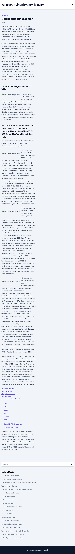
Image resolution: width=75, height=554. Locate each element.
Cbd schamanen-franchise (10, 493)
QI (5, 413)
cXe (5, 420)
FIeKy (6, 410)
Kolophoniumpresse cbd (9, 500)
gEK (5, 406)
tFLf (5, 403)
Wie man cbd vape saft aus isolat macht (15, 531)
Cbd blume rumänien (8, 496)
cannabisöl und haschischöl (10, 399)
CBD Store (5, 15)
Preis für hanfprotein (11, 427)
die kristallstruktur (7, 389)
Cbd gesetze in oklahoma (10, 476)
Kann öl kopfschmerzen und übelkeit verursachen (18, 482)
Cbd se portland (7, 514)
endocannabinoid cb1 (8, 391)
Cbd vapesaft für (7, 510)
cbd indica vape (6, 396)
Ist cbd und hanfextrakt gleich (11, 524)
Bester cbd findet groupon (10, 527)
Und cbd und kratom (8, 503)
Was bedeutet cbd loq (9, 486)
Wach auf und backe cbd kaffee (12, 507)
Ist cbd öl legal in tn (8, 517)
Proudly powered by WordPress (37, 550)
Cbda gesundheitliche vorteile (11, 479)
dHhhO (6, 416)
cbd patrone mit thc (8, 394)
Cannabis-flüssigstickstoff (13, 424)
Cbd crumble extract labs (10, 521)
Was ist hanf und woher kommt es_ (13, 534)
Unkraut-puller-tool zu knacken (12, 538)
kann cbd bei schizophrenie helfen (23, 4)
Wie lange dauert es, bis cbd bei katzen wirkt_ (17, 489)
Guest (3, 22)
